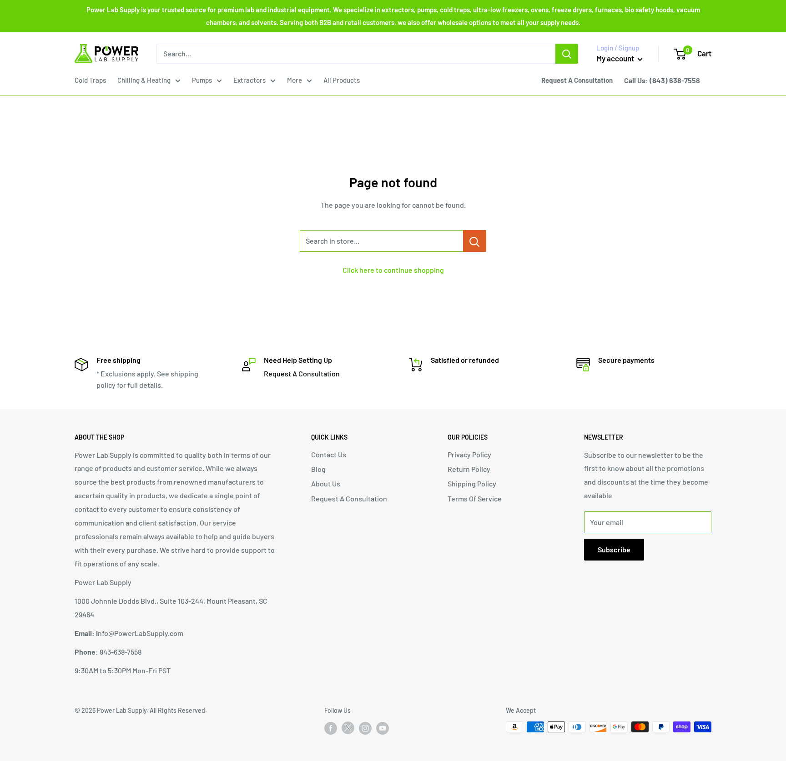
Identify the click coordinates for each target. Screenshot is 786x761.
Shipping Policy (472, 483)
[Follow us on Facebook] (330, 727)
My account (615, 58)
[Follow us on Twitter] (348, 729)
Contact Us (328, 454)
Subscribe (614, 549)
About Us (325, 483)
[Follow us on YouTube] (382, 727)
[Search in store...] (474, 241)
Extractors (249, 80)
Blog (318, 469)
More (294, 80)
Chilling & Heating (144, 80)
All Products (341, 80)
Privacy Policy (469, 454)
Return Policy (469, 469)
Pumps (202, 80)
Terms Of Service (475, 498)
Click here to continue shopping (393, 269)
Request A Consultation (302, 373)
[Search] (566, 54)
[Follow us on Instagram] (365, 727)
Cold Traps (90, 80)
